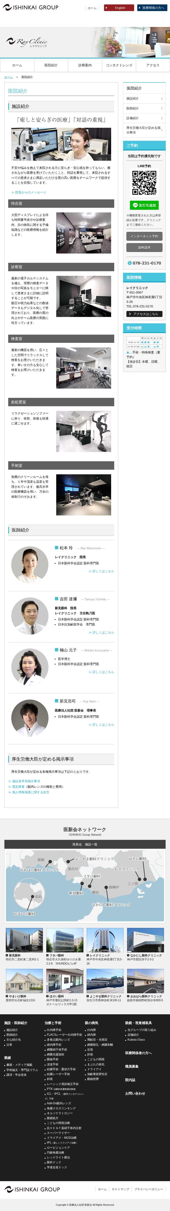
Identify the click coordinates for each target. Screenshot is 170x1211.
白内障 (91, 1030)
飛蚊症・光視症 (97, 1039)
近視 (90, 1049)
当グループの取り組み (142, 1030)
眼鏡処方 (52, 1118)
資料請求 (144, 247)
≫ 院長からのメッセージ (28, 192)
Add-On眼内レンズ (59, 1103)
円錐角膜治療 (55, 1152)
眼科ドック (54, 1162)
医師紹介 (132, 108)
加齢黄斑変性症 (97, 1074)
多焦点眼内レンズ (58, 1039)
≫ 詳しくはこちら (101, 571)
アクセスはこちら (145, 314)
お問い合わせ (135, 1093)
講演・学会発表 (16, 1074)
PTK (61, 1089)
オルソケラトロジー (60, 1113)
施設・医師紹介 (17, 21)
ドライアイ (94, 1069)
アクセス (153, 65)
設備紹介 (132, 118)
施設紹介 (132, 98)
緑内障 (91, 1034)
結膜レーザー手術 (58, 1074)
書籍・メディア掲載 (19, 1064)
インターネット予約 (144, 236)
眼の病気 (119, 21)
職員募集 (132, 1066)
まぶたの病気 (95, 1064)
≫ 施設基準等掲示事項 (24, 781)
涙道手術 (52, 1064)
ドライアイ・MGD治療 (62, 1137)
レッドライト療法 (58, 1157)
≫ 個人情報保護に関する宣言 (28, 792)
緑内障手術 (54, 1044)
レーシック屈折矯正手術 (63, 1084)
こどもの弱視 (95, 1059)
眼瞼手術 (52, 1059)
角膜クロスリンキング (61, 1108)
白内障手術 (54, 1030)
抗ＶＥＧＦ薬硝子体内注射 (64, 1128)
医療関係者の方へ (138, 1053)
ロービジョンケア (58, 1147)
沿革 (9, 1044)
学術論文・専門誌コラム (22, 1070)
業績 (51, 21)
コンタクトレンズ (119, 65)
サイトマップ (120, 1189)
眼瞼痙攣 (93, 1079)
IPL (62, 1142)
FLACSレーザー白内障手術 (64, 1034)
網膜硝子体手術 (57, 1049)
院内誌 (130, 1080)
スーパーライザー (58, 1133)
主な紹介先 (13, 1039)
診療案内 (85, 65)
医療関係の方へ (153, 8)
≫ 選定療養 (16, 786)
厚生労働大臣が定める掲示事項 (143, 130)
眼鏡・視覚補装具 (153, 21)
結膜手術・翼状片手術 (61, 1069)
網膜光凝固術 (55, 1054)
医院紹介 (51, 65)
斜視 (50, 1079)
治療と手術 (85, 21)
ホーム (92, 8)
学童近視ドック (57, 1167)
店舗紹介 (133, 1034)
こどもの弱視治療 (58, 1123)
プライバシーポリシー (148, 1189)
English (120, 8)
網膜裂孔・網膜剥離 (100, 1044)
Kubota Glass (136, 1039)
